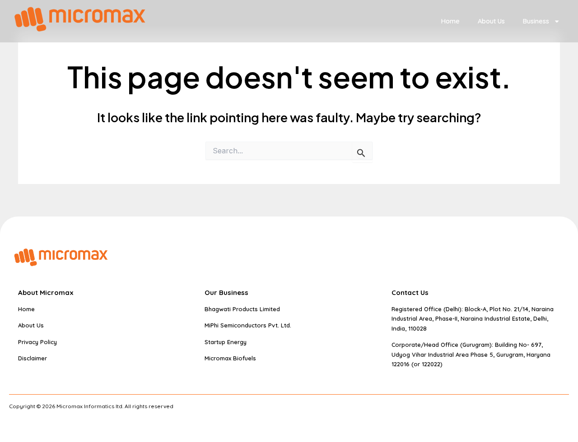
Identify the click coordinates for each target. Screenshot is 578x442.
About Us (491, 21)
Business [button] (536, 21)
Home (450, 21)
